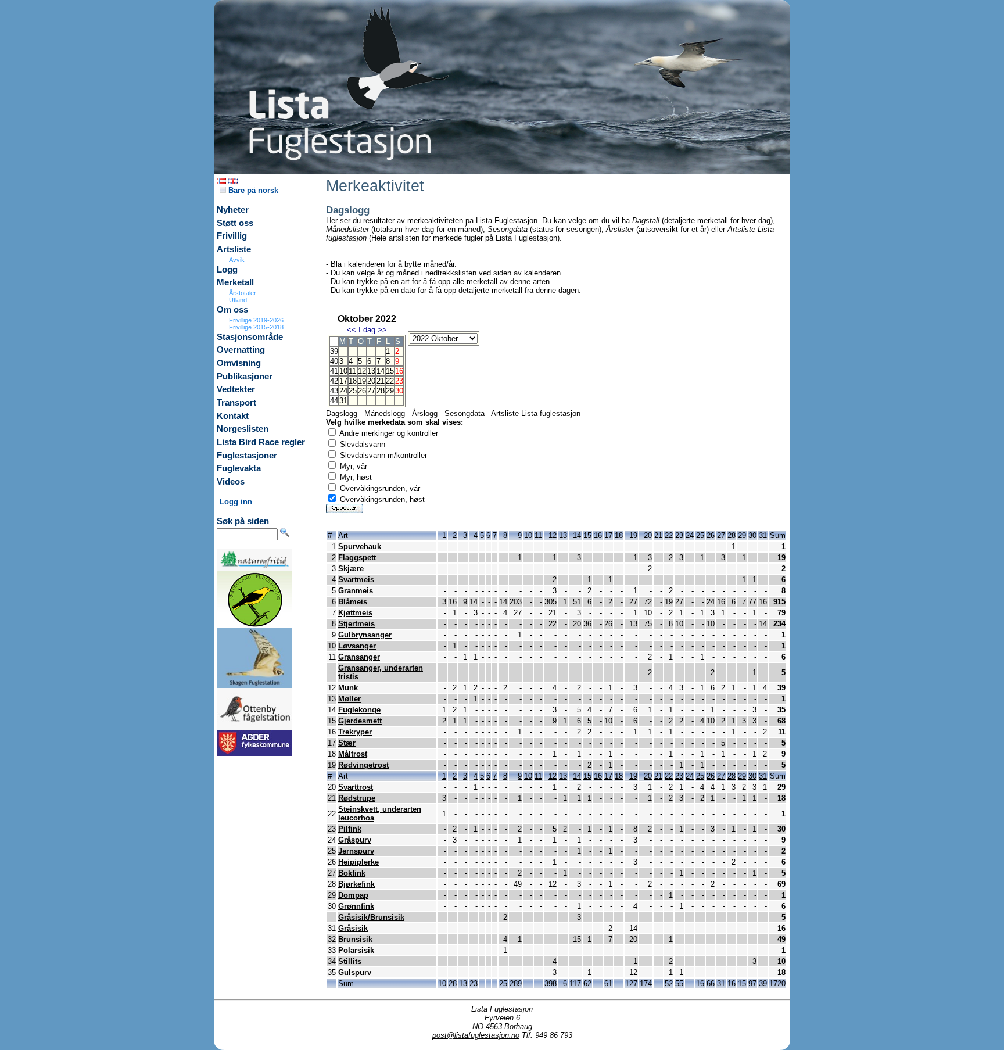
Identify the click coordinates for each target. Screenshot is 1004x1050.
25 (353, 390)
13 (371, 371)
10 (343, 371)
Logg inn (236, 501)
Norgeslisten (242, 428)
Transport (236, 402)
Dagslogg (341, 413)
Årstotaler (242, 292)
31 (343, 400)
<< (351, 329)
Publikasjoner (244, 376)
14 (380, 371)
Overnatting (241, 349)
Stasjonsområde (250, 337)
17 (343, 381)
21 (380, 381)
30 (752, 535)
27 (371, 390)
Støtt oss (235, 223)
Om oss (232, 309)
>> (382, 329)
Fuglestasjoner (247, 455)
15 (390, 371)
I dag (366, 329)
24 (343, 390)
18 (353, 381)
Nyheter (233, 209)
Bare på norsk (252, 190)
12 (362, 371)
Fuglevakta (239, 468)
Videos (231, 481)
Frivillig (232, 236)
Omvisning (239, 363)
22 (390, 381)
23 (679, 535)
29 (390, 390)
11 (352, 371)
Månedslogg (384, 413)
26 (362, 390)
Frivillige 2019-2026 (256, 320)
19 (362, 381)
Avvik (237, 259)
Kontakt (233, 416)
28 (380, 390)
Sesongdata (464, 413)
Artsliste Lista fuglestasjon (535, 413)
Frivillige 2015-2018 (256, 327)
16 (598, 535)
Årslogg (425, 413)
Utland (238, 299)
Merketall (235, 282)
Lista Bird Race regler (261, 442)
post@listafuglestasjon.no (475, 1035)
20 (371, 381)
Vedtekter (236, 389)
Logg (227, 269)
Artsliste (234, 249)
